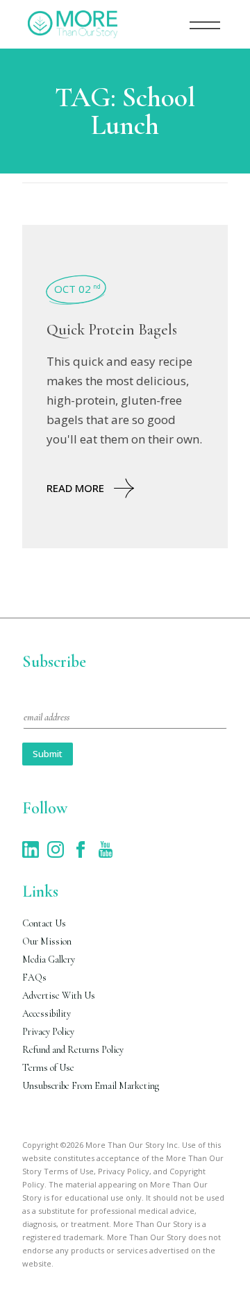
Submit (47, 753)
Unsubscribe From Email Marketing (90, 1086)
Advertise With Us (58, 995)
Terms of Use (48, 1068)
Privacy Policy (48, 1032)
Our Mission (47, 941)
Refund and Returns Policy (73, 1050)
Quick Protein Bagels (112, 330)
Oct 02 (77, 289)
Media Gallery (48, 959)
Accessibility (46, 1013)
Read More (75, 488)
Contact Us (44, 923)
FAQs (34, 977)
